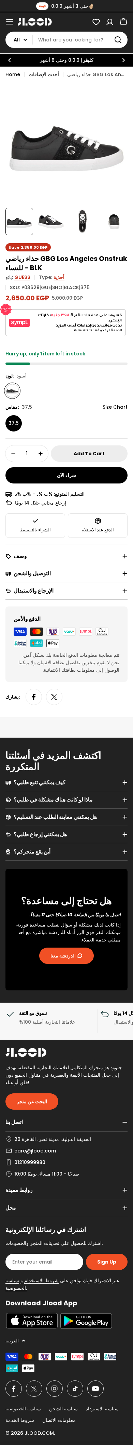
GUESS (22, 277)
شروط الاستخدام (41, 1280)
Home (12, 74)
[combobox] (66, 40)
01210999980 (29, 1162)
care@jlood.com (35, 1150)
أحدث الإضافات (44, 74)
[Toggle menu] (9, 22)
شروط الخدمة (19, 1420)
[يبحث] (118, 40)
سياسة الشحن (63, 1408)
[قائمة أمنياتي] (96, 22)
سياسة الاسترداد (102, 1408)
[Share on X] (54, 697)
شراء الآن (66, 475)
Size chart (115, 407)
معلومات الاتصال (59, 1420)
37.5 (14, 423)
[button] (9, 60)
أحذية (59, 277)
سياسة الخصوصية (23, 1408)
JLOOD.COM (39, 1433)
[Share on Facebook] (34, 697)
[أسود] (12, 391)
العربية (12, 1340)
